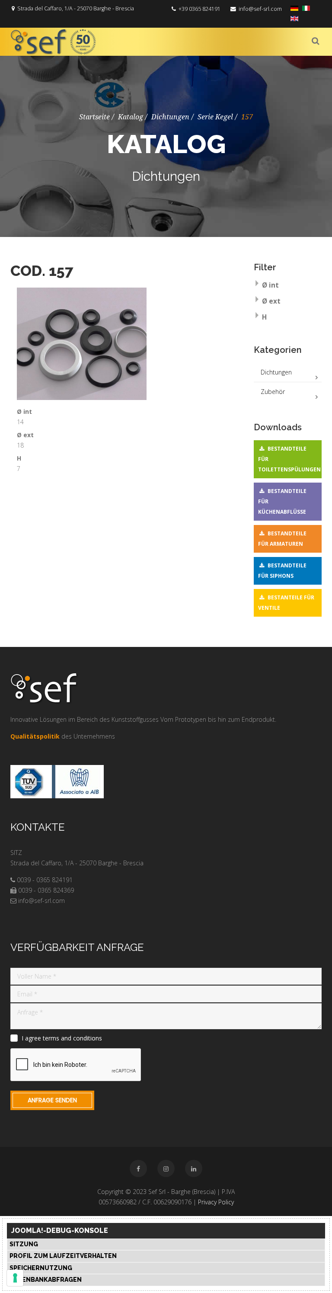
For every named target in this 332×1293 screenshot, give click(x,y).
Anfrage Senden (52, 1100)
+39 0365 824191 (199, 9)
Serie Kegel (215, 117)
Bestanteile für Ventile (286, 602)
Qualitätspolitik (35, 736)
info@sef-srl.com (260, 9)
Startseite (94, 117)
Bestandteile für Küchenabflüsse (282, 501)
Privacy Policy (216, 1202)
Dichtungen (170, 117)
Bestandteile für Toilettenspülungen (289, 459)
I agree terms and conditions (62, 1038)
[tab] (288, 286)
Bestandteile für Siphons (282, 570)
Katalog (130, 117)
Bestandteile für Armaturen (282, 538)
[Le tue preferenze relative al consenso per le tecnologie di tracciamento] (15, 1278)
